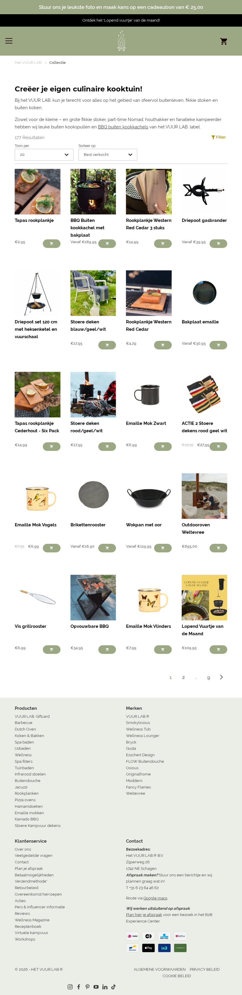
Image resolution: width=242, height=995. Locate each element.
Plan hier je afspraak (144, 914)
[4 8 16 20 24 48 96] (44, 154)
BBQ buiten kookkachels (123, 127)
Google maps (155, 898)
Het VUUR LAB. (28, 62)
